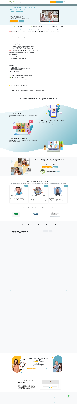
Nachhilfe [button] (20, 4)
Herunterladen (57, 171)
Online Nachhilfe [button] (51, 4)
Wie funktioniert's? (13, 23)
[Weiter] (66, 290)
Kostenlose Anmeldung (13, 21)
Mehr (43, 1)
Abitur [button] (57, 4)
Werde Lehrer (21, 21)
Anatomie (40, 397)
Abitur (26, 397)
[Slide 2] (36, 391)
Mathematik (46, 231)
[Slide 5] (41, 391)
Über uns (11, 397)
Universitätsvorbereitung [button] (42, 4)
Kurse (11, 400)
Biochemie (41, 398)
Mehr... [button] (31, 201)
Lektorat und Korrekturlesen (29, 399)
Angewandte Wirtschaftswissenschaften (58, 398)
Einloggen (66, 1)
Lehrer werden (59, 1)
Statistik (50, 231)
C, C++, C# (41, 400)
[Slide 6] (42, 391)
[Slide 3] (37, 391)
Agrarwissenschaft (57, 397)
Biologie (40, 399)
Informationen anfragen (47, 167)
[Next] (66, 385)
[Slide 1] (34, 391)
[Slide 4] (39, 391)
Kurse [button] (36, 4)
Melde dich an (53, 1)
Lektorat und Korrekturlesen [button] (28, 4)
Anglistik (55, 400)
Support (48, 1)
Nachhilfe (26, 400)
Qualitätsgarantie (13, 399)
